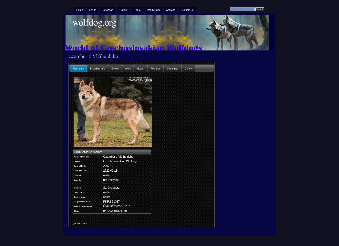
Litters (137, 9)
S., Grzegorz (111, 187)
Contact (170, 9)
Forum (92, 9)
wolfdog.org (94, 22)
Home (79, 9)
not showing (110, 181)
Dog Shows (153, 9)
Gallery (123, 9)
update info (80, 223)
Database (107, 9)
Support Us (187, 9)
